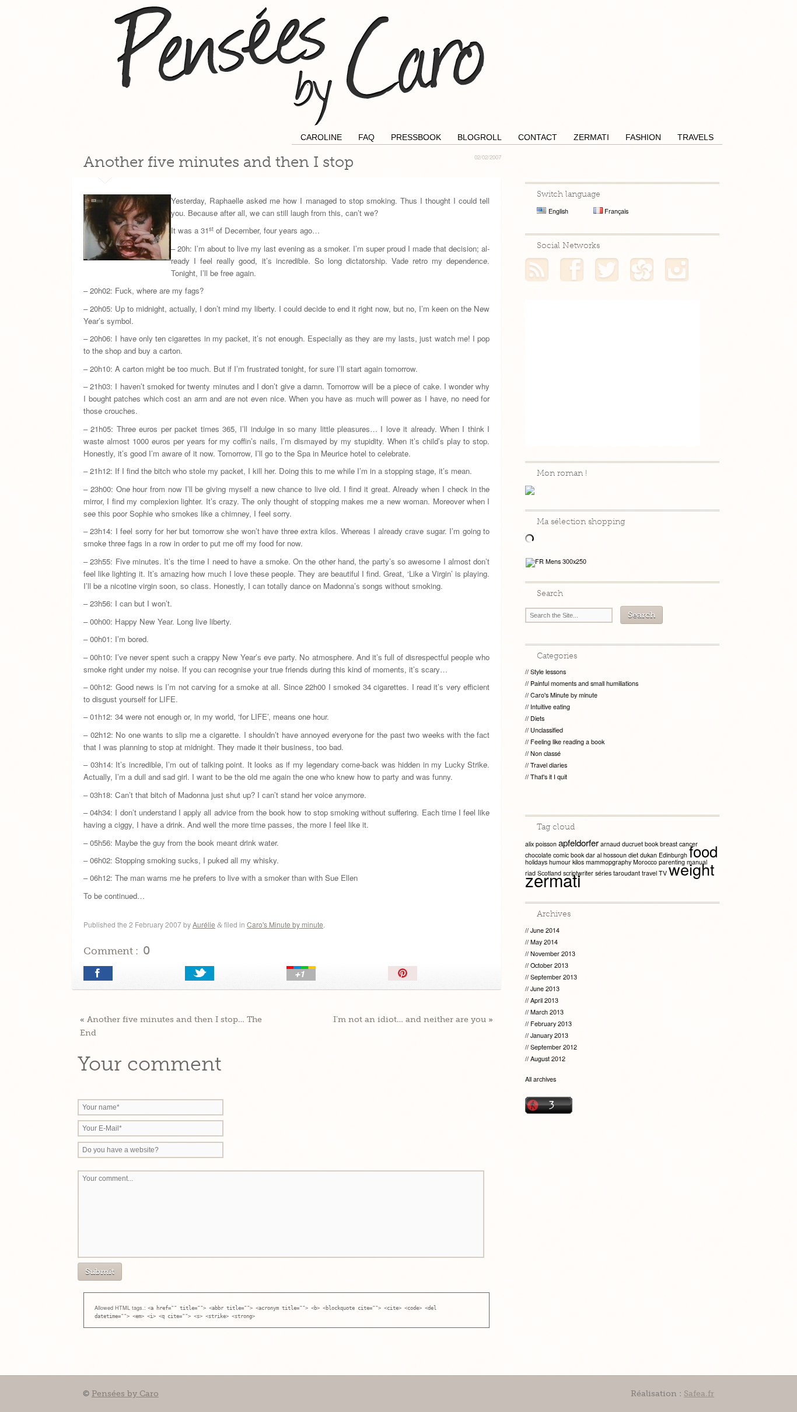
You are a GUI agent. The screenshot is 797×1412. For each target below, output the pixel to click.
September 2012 (553, 1047)
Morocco (645, 861)
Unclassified (546, 730)
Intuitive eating (550, 706)
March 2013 (547, 1011)
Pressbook (416, 137)
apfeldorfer (578, 842)
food (703, 851)
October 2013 (549, 965)
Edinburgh (673, 854)
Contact (537, 137)
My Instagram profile (676, 269)
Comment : (116, 950)
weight (692, 868)
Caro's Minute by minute (285, 924)
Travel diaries (548, 765)
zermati (553, 879)
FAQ (366, 137)
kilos (578, 861)
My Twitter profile (606, 269)
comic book (568, 854)
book (651, 843)
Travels (695, 137)
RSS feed (536, 269)
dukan (648, 854)
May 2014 (544, 941)
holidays (536, 861)
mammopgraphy (608, 861)
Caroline (321, 137)
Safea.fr (699, 1393)
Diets (537, 718)
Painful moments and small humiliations (584, 683)
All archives (540, 1079)
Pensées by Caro (299, 64)
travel (649, 873)
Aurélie (204, 924)
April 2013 (544, 1000)
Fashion (643, 137)
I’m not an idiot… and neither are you (409, 1019)
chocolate (538, 854)
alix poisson (541, 843)
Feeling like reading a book (567, 741)
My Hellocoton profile (641, 269)
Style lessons (548, 671)
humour (560, 861)
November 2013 (552, 953)
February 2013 (551, 1023)
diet (633, 854)
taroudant (626, 873)
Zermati (591, 137)
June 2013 (545, 988)
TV (663, 873)
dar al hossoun (606, 854)
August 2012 (547, 1058)
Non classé (545, 753)
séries (603, 873)
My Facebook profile (571, 269)
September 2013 (553, 976)
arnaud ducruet (621, 843)
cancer (688, 843)
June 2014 (545, 930)
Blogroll (479, 137)
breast (668, 843)
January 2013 (549, 1035)
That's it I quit (548, 776)
